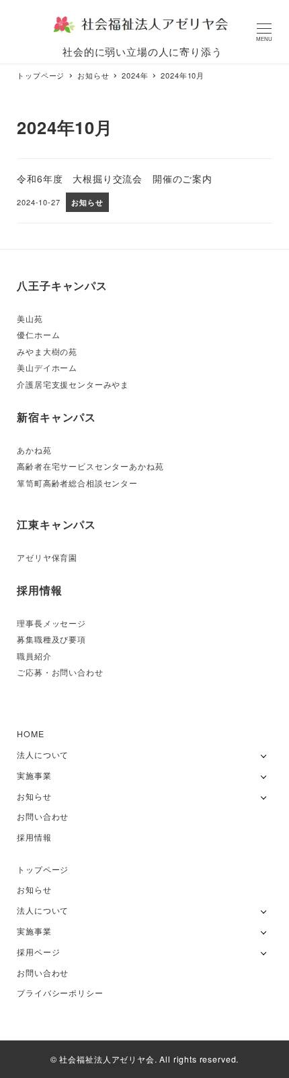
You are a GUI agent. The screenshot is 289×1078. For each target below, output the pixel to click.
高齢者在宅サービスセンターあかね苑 (90, 466)
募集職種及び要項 (51, 639)
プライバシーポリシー (60, 993)
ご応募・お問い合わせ (60, 672)
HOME (30, 734)
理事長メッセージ (51, 623)
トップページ (43, 869)
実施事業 (34, 775)
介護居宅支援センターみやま (73, 384)
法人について (43, 755)
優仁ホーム (38, 335)
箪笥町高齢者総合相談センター (77, 483)
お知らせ (34, 796)
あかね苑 (34, 450)
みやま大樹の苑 (47, 351)
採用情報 (34, 837)
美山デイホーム (47, 368)
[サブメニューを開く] (263, 755)
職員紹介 (34, 656)
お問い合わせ (43, 816)
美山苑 (30, 319)
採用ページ (38, 952)
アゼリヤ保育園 (47, 557)
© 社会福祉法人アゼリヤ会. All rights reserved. (144, 1059)
